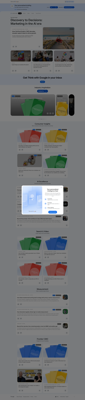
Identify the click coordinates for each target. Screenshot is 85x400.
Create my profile (52, 212)
